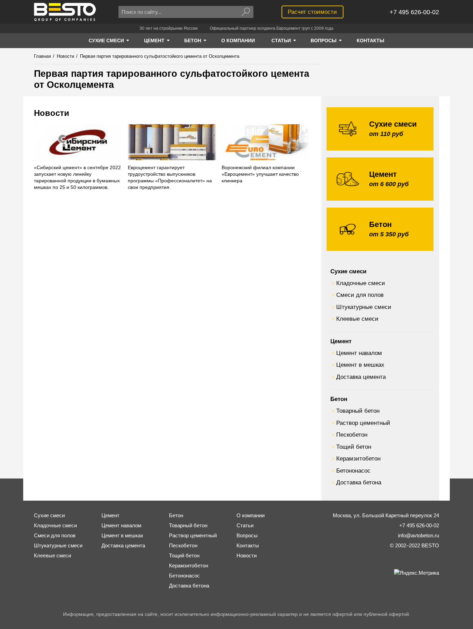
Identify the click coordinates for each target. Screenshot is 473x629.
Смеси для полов (360, 295)
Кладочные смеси (360, 283)
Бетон (338, 399)
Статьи (245, 525)
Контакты (248, 545)
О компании (251, 515)
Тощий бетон (353, 447)
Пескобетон (351, 434)
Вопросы (247, 535)
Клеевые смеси (357, 319)
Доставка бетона (358, 482)
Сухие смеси (348, 271)
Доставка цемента (361, 377)
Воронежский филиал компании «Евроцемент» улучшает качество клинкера (260, 174)
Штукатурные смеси (363, 307)
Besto (65, 12)
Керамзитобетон (358, 458)
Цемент (340, 341)
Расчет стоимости (312, 12)
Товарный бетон (358, 411)
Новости (51, 113)
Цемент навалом (359, 353)
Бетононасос (353, 470)
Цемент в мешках (360, 365)
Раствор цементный (363, 423)
